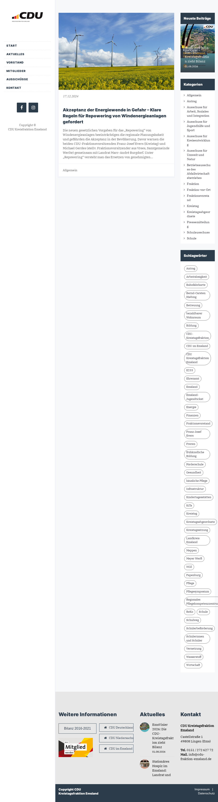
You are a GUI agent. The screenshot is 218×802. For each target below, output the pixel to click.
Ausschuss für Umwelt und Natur (197, 155)
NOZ (189, 567)
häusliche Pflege (196, 481)
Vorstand (15, 62)
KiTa (189, 505)
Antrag (192, 101)
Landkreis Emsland (192, 540)
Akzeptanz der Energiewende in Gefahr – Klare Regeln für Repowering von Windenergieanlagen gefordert (114, 115)
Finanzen (192, 415)
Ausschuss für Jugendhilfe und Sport (198, 126)
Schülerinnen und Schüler (195, 638)
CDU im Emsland (197, 346)
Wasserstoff (193, 657)
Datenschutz (206, 793)
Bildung (191, 325)
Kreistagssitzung (197, 530)
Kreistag (193, 206)
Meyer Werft (194, 558)
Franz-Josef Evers (193, 434)
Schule (191, 238)
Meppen (191, 550)
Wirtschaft (193, 665)
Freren (190, 444)
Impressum (202, 789)
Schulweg (192, 620)
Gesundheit (193, 472)
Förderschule (195, 464)
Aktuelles (15, 54)
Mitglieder (16, 71)
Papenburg (193, 575)
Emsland (192, 387)
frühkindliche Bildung (195, 454)
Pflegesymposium (197, 591)
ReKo (189, 612)
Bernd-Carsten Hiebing (195, 295)
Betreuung (193, 305)
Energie (191, 407)
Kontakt (13, 87)
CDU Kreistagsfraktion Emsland (197, 358)
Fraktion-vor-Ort (199, 190)
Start (11, 45)
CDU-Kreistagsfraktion (197, 336)
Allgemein (70, 170)
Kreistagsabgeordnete (200, 522)
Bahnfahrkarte (195, 285)
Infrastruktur (195, 489)
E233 (189, 370)
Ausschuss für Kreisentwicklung (198, 140)
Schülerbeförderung (199, 628)
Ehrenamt (192, 378)
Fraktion (193, 184)
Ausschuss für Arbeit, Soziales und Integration (198, 111)
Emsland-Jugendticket (194, 397)
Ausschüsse (17, 79)
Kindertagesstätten (198, 497)
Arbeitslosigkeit (196, 277)
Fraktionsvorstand (198, 423)
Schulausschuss (198, 232)
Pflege (190, 583)
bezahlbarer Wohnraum (194, 315)
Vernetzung (193, 648)
